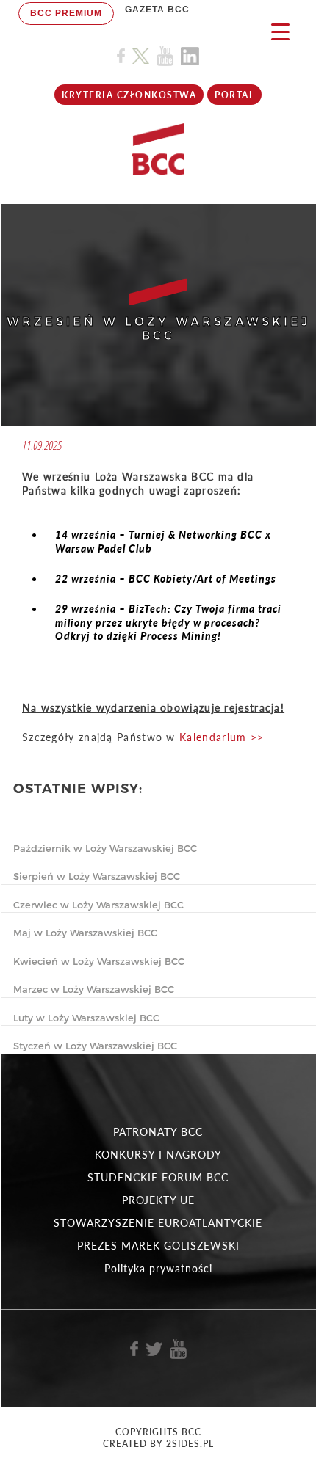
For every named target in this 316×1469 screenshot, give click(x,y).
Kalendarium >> (221, 737)
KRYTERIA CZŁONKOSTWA (129, 95)
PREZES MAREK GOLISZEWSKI (158, 1245)
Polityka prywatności (158, 1268)
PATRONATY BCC (158, 1132)
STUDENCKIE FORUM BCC (158, 1177)
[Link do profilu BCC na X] (140, 56)
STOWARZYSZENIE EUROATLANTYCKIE (158, 1223)
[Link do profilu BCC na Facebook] (121, 56)
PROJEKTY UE (158, 1200)
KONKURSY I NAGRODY (158, 1154)
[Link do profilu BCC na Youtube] (165, 56)
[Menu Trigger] (280, 31)
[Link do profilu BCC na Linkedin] (190, 56)
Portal (234, 95)
